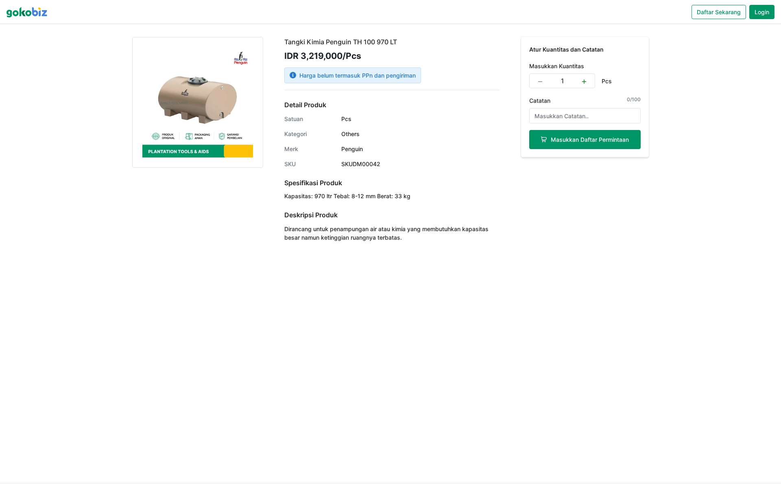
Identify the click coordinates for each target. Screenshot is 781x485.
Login (762, 12)
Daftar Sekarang (719, 12)
